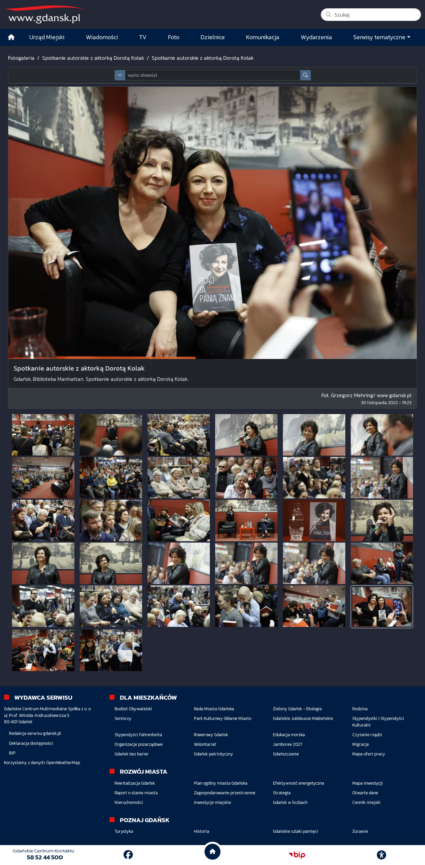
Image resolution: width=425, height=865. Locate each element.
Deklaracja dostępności (31, 743)
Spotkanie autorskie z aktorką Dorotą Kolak (93, 58)
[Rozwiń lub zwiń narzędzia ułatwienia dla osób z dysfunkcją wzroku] (381, 855)
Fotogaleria (21, 58)
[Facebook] (128, 855)
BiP (12, 753)
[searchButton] (305, 75)
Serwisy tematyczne (379, 37)
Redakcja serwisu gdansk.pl (35, 733)
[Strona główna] (11, 37)
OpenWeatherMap (63, 762)
